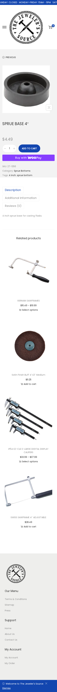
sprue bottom (24, 175)
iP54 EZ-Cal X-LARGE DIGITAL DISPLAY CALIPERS (28, 450)
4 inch (12, 175)
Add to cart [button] (30, 384)
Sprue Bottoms (22, 170)
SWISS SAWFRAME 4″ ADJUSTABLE (28, 517)
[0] (50, 27)
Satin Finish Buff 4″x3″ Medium (28, 374)
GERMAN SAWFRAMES (28, 300)
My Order (10, 663)
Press (7, 610)
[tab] (28, 190)
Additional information (21, 198)
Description (13, 190)
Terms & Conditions (16, 599)
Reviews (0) (13, 206)
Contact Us (11, 639)
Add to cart (29, 148)
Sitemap (9, 604)
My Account (11, 657)
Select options (30, 309)
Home (8, 628)
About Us (10, 634)
